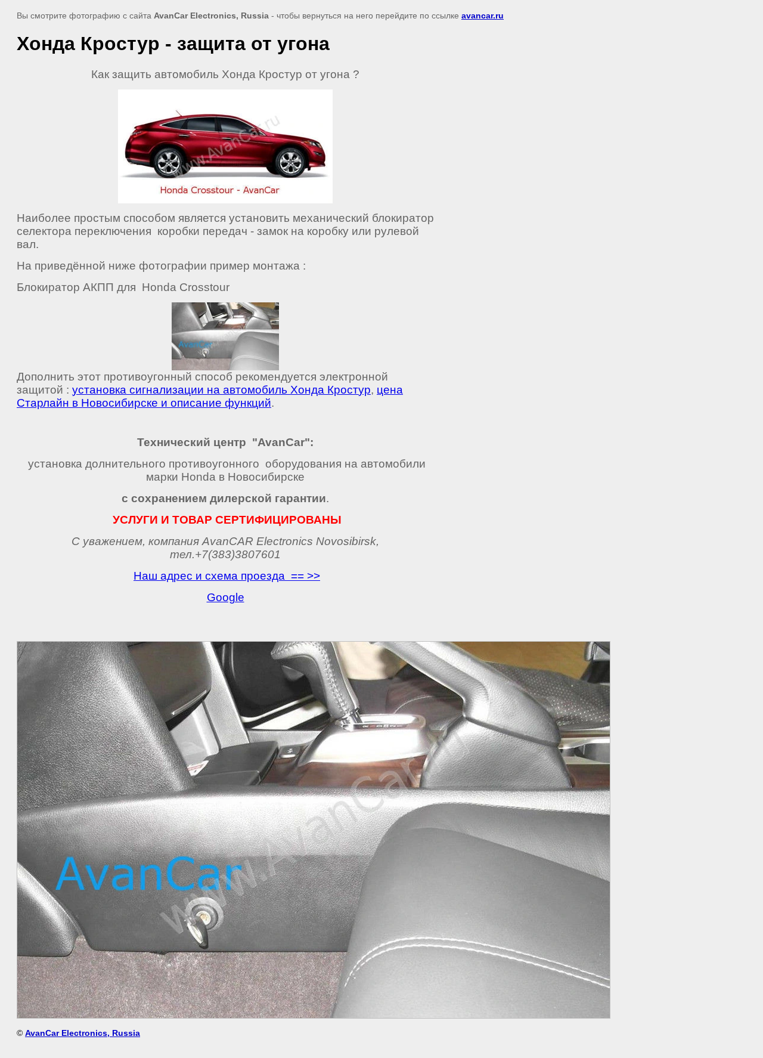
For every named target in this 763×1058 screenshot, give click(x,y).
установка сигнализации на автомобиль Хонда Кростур (221, 389)
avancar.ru (482, 15)
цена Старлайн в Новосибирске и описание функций (210, 396)
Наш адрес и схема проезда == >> (227, 576)
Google (225, 597)
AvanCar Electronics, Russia (82, 1033)
